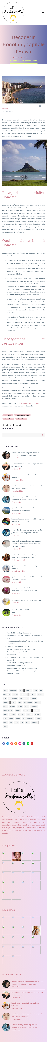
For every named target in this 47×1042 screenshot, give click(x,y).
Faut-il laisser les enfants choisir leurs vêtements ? (25, 476)
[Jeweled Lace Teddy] (16, 950)
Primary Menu (43, 12)
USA (16, 722)
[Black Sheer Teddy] (36, 950)
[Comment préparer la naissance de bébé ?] (36, 885)
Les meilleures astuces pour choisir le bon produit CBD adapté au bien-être (27, 454)
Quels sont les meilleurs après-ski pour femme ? (25, 567)
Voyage (5, 109)
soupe (38, 718)
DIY (4, 698)
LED (26, 706)
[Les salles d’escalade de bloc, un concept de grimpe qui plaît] (26, 866)
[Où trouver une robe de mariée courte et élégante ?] (26, 856)
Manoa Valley (9, 419)
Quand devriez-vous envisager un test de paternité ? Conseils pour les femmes (26, 531)
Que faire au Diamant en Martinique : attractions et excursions (25, 509)
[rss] (15, 744)
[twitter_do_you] (6, 959)
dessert (40, 694)
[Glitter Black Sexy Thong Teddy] (26, 950)
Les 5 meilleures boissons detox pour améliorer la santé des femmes (25, 556)
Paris (5, 714)
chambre (6, 694)
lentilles (34, 706)
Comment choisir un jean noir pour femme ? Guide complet (27, 465)
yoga (5, 726)
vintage (34, 722)
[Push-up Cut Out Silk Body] (16, 940)
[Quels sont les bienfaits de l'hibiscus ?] (6, 856)
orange (36, 710)
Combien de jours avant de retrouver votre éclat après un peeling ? (27, 487)
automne (13, 690)
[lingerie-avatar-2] (6, 920)
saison (29, 714)
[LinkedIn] (17, 425)
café (35, 690)
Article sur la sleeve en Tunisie (18, 646)
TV (11, 722)
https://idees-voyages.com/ (29, 403)
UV (22, 722)
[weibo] (32, 744)
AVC (21, 690)
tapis (5, 722)
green (37, 702)
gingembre (28, 702)
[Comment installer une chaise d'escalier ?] (6, 866)
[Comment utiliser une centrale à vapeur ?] (16, 885)
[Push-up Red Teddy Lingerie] (6, 940)
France (6, 702)
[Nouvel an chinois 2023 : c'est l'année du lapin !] (16, 866)
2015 (5, 690)
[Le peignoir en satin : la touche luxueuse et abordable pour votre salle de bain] (36, 856)
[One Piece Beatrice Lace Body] (6, 950)
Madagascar (7, 710)
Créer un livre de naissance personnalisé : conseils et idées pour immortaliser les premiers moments (26, 543)
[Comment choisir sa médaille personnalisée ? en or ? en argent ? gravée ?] (26, 876)
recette (12, 714)
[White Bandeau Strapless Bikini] (16, 930)
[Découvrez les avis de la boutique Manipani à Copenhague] (36, 866)
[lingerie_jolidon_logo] (16, 959)
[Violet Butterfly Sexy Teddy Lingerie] (26, 930)
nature (17, 710)
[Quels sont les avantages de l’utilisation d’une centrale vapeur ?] (6, 895)
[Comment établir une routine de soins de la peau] (6, 876)
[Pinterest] (10, 425)
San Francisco (28, 718)
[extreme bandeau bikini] (16, 920)
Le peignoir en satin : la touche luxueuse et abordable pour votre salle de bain (27, 589)
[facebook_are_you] (26, 920)
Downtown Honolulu (23, 415)
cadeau (28, 690)
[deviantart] (28, 744)
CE (41, 690)
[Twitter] (7, 425)
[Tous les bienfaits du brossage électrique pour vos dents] (36, 876)
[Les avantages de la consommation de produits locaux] (16, 876)
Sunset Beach (22, 419)
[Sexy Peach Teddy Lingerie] (36, 930)
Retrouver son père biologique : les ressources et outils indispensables (24, 498)
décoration (13, 698)
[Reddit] (20, 425)
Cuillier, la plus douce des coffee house (21, 649)
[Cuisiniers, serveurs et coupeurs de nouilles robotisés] (16, 895)
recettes (21, 714)
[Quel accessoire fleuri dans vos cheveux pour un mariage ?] (26, 885)
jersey (20, 706)
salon (18, 718)
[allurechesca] (36, 920)
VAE (27, 722)
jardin (12, 706)
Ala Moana (8, 415)
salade (37, 714)
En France (24, 698)
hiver (5, 706)
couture (24, 694)
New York (26, 710)
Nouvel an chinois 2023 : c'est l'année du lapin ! (26, 611)
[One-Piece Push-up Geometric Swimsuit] (26, 940)
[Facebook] (4, 425)
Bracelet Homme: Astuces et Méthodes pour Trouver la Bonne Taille (27, 520)
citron (15, 694)
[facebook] (3, 744)
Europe (33, 698)
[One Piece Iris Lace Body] (36, 940)
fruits (13, 702)
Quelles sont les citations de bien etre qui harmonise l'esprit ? (26, 578)
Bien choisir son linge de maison (19, 633)
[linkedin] (7, 744)
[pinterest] (11, 744)
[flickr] (19, 744)
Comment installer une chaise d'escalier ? (26, 600)
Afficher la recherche (42, 435)
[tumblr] (24, 744)
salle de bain (8, 718)
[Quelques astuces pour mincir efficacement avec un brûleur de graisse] (6, 885)
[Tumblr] (13, 425)
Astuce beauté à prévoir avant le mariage (22, 668)
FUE (19, 702)
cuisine (32, 694)
